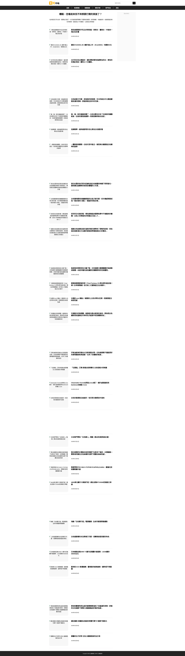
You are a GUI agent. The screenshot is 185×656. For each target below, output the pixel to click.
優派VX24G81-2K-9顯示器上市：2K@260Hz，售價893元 (91, 45)
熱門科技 (108, 8)
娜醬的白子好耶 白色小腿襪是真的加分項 (85, 636)
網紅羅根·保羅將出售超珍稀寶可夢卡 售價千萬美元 (89, 621)
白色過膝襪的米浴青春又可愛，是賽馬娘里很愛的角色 (90, 537)
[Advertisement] (126, 36)
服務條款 (92, 653)
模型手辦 (97, 8)
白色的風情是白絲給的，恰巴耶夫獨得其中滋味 (87, 398)
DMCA (96, 653)
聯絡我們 (100, 653)
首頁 (67, 8)
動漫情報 (76, 8)
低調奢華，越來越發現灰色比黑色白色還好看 (87, 129)
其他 (117, 8)
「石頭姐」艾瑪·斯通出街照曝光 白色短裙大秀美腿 (89, 368)
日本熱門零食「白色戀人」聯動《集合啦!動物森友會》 (90, 437)
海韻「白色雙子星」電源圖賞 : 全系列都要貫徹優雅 (89, 521)
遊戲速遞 (87, 8)
